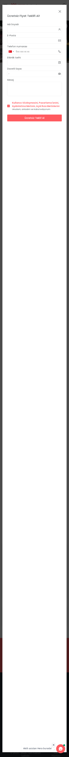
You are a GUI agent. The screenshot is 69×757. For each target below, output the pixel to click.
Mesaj (10, 79)
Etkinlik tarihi (14, 57)
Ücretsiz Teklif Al (34, 118)
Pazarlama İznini (48, 102)
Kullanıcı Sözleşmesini (25, 102)
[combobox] (11, 52)
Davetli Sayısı (14, 68)
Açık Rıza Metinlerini (48, 106)
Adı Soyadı (13, 24)
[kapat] (60, 12)
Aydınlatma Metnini (23, 106)
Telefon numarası (17, 46)
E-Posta (11, 35)
